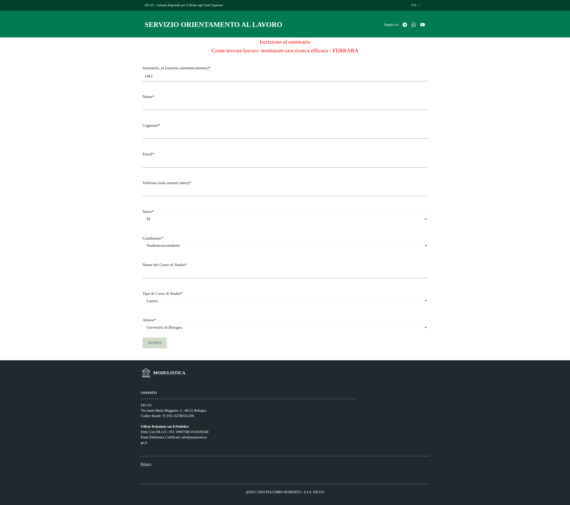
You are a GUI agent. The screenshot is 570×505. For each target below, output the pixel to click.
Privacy (146, 464)
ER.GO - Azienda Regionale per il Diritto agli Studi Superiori (184, 5)
